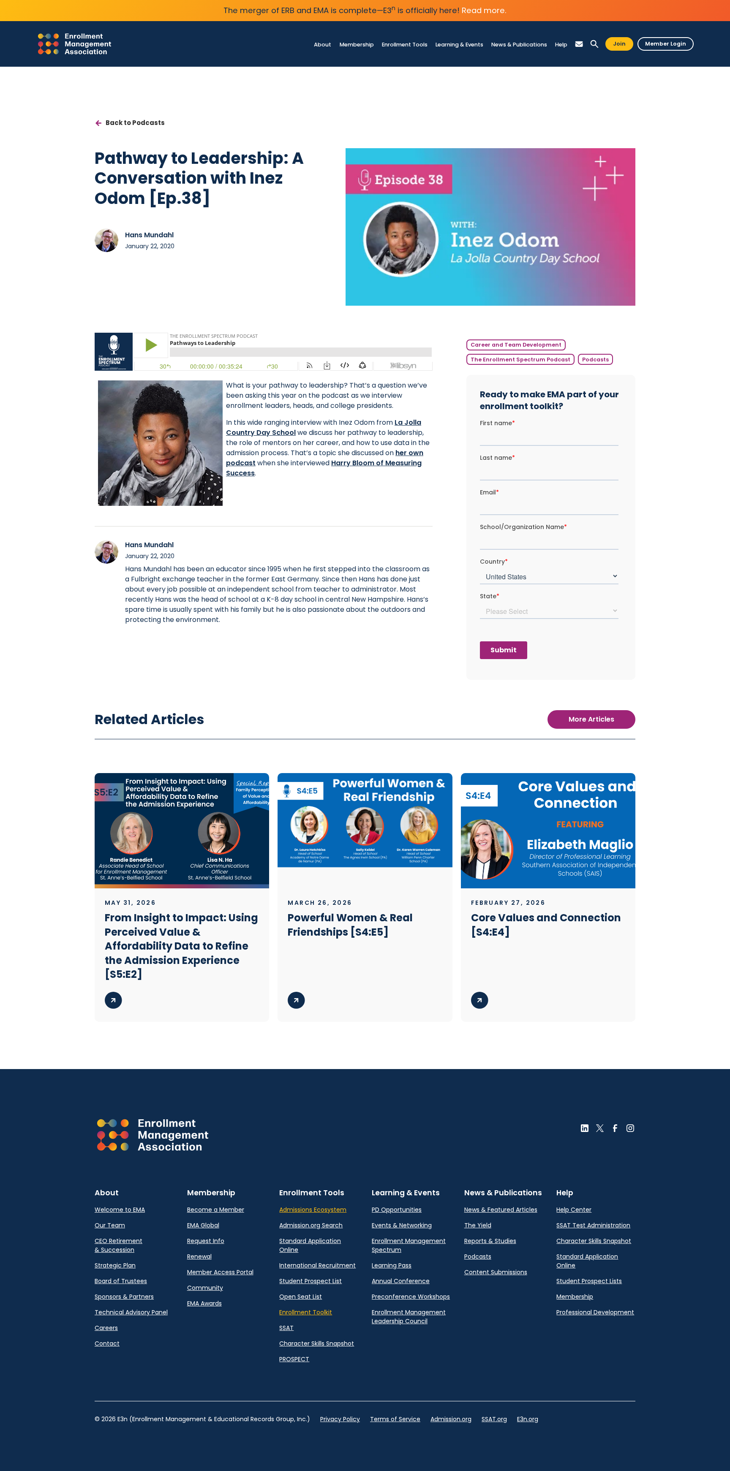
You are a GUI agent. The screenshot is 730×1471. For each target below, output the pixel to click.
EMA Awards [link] (204, 1303)
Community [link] (205, 1288)
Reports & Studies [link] (490, 1241)
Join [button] (619, 43)
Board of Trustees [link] (121, 1281)
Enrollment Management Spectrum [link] (409, 1245)
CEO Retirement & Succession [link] (118, 1245)
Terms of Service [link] (395, 1419)
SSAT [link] (286, 1328)
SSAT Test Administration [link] (593, 1225)
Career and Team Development (516, 344)
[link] (74, 44)
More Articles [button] (591, 719)
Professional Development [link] (595, 1312)
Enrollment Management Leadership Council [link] (409, 1316)
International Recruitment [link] (317, 1265)
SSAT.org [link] (494, 1419)
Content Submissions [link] (495, 1272)
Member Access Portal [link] (220, 1272)
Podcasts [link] (477, 1256)
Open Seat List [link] (300, 1296)
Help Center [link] (573, 1209)
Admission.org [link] (450, 1419)
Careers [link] (106, 1328)
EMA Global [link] (203, 1225)
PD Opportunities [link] (397, 1209)
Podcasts (595, 359)
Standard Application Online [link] (310, 1245)
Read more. (484, 10)
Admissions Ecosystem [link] (312, 1209)
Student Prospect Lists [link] (589, 1281)
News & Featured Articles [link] (500, 1209)
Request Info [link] (205, 1241)
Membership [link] (574, 1296)
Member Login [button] (665, 43)
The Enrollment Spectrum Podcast (520, 359)
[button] (322, 44)
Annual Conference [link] (401, 1281)
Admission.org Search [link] (311, 1225)
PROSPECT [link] (294, 1359)
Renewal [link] (199, 1256)
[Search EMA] (594, 44)
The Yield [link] (477, 1225)
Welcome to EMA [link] (120, 1209)
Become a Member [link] (215, 1209)
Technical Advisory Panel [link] (131, 1312)
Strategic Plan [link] (115, 1265)
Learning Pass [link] (391, 1265)
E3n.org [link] (527, 1419)
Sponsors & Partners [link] (124, 1296)
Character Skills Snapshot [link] (316, 1343)
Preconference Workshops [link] (411, 1296)
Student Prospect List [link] (310, 1281)
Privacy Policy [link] (340, 1419)
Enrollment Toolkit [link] (305, 1312)
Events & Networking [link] (402, 1225)
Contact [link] (107, 1343)
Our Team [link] (110, 1225)
